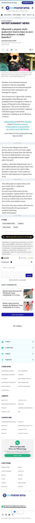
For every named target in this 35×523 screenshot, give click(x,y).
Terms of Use (5, 412)
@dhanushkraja (10, 122)
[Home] (1, 15)
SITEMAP (4, 429)
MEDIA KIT (21, 404)
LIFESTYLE (21, 471)
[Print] (11, 50)
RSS (19, 412)
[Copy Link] (16, 50)
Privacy (4, 408)
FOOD (3, 479)
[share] (7, 50)
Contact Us (22, 400)
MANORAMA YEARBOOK (8, 382)
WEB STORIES (22, 483)
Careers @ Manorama (25, 408)
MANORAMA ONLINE (7, 371)
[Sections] (2, 7)
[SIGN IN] (32, 7)
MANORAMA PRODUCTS (8, 404)
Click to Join (17, 455)
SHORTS (20, 486)
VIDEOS (3, 483)
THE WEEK (4, 379)
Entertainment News (15, 23)
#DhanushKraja (11, 127)
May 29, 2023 (17, 136)
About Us (4, 400)
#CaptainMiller (23, 127)
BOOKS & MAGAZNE (24, 386)
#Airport (24, 124)
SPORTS (20, 475)
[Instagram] (6, 514)
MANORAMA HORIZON (8, 375)
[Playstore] (7, 501)
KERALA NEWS (7, 15)
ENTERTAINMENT (17, 15)
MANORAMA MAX (23, 382)
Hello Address (22, 371)
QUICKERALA (5, 390)
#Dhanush (17, 124)
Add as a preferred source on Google (19, 237)
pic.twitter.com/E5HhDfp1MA (17, 129)
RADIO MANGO (5, 386)
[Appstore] (20, 501)
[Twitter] (12, 514)
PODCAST (4, 486)
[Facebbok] (2, 514)
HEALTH (3, 475)
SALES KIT (21, 422)
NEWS (24, 15)
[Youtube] (9, 514)
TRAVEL (20, 479)
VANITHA (20, 375)
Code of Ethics (23, 433)
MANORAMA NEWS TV (24, 379)
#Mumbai (28, 122)
